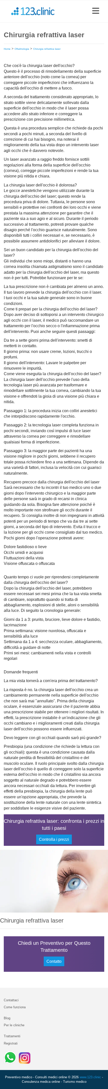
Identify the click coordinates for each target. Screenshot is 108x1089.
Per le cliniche (14, 1025)
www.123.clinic (90, 1077)
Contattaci (11, 1000)
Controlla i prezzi (54, 839)
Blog (7, 1018)
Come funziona (15, 1007)
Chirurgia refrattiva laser (47, 48)
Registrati (11, 1043)
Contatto (54, 961)
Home (7, 48)
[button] (95, 11)
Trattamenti (12, 1036)
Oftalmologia (22, 48)
